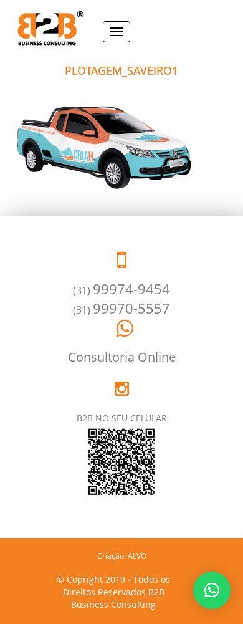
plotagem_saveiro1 (121, 70)
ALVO (137, 555)
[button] (212, 590)
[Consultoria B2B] (46, 29)
